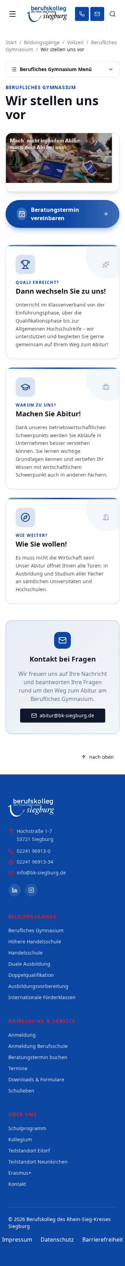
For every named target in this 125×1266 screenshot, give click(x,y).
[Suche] (112, 14)
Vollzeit (75, 42)
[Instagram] (31, 890)
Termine (17, 1068)
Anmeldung (22, 1035)
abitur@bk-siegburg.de (67, 715)
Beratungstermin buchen (37, 1057)
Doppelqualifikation (31, 975)
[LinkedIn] (14, 890)
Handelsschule (25, 952)
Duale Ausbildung (29, 963)
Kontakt (17, 1184)
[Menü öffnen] (12, 14)
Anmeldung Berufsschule (38, 1046)
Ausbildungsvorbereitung (38, 986)
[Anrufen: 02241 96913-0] (82, 14)
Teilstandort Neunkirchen (38, 1161)
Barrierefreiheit (102, 1239)
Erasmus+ (19, 1172)
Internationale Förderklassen (42, 997)
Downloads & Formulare (36, 1079)
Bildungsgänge (42, 42)
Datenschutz (57, 1239)
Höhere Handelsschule (34, 941)
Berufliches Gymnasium (41, 87)
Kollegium (20, 1139)
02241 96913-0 (33, 851)
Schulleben (21, 1090)
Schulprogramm (27, 1128)
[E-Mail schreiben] (97, 14)
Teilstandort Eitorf (29, 1150)
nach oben (101, 757)
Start (11, 42)
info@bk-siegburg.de (41, 872)
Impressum (17, 1239)
